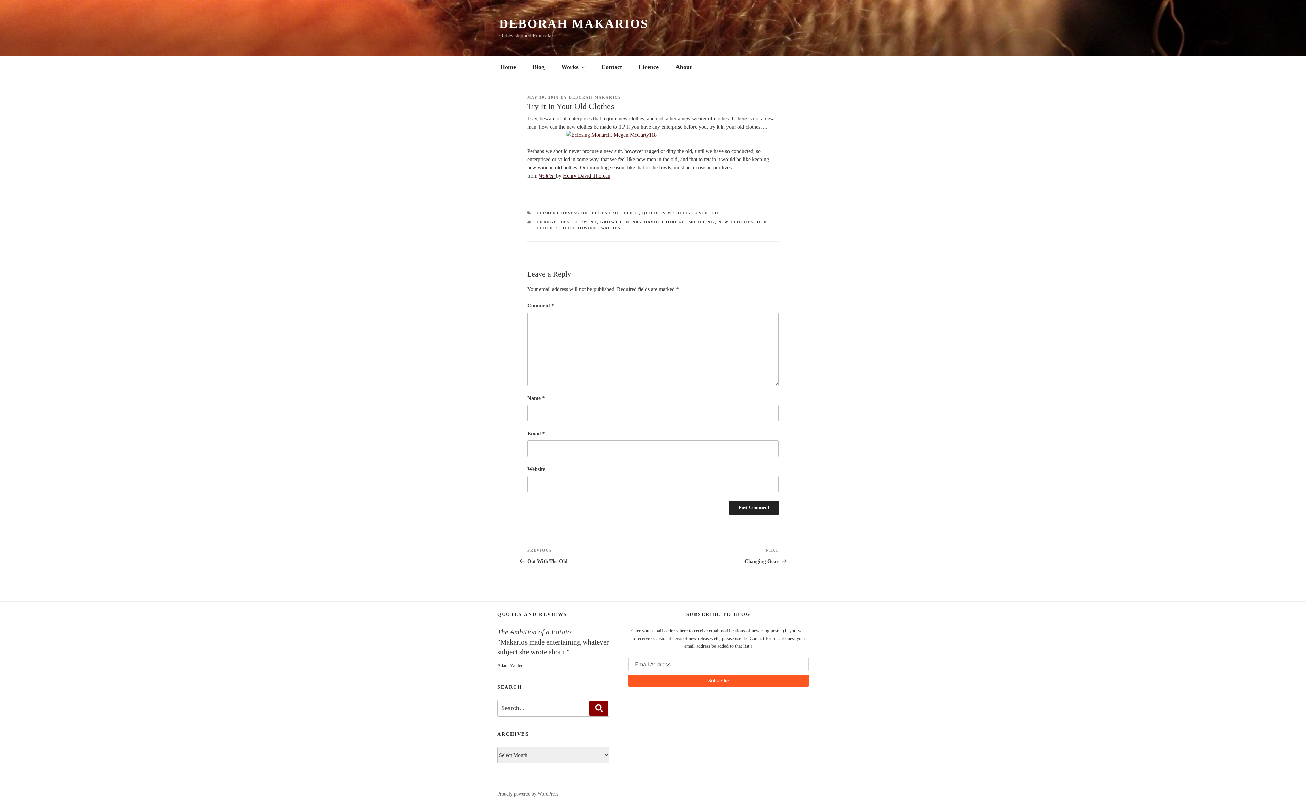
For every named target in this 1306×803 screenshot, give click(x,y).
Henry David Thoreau (586, 176)
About (683, 67)
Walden (547, 176)
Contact (611, 67)
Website (536, 469)
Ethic (631, 213)
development (579, 222)
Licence (649, 67)
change (547, 222)
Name (536, 398)
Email (536, 433)
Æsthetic (707, 213)
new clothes (736, 222)
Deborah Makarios (574, 24)
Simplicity (677, 213)
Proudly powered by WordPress (527, 794)
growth (611, 222)
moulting (702, 222)
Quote (650, 213)
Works (570, 67)
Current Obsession (563, 213)
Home (508, 67)
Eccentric (606, 213)
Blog (539, 67)
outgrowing (580, 228)
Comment (540, 305)
